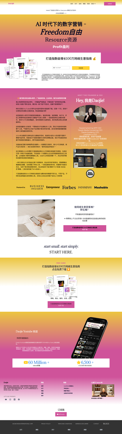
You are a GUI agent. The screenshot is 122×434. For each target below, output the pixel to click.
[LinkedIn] (14, 399)
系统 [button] (92, 3)
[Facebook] (19, 399)
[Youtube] (6, 399)
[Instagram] (10, 399)
